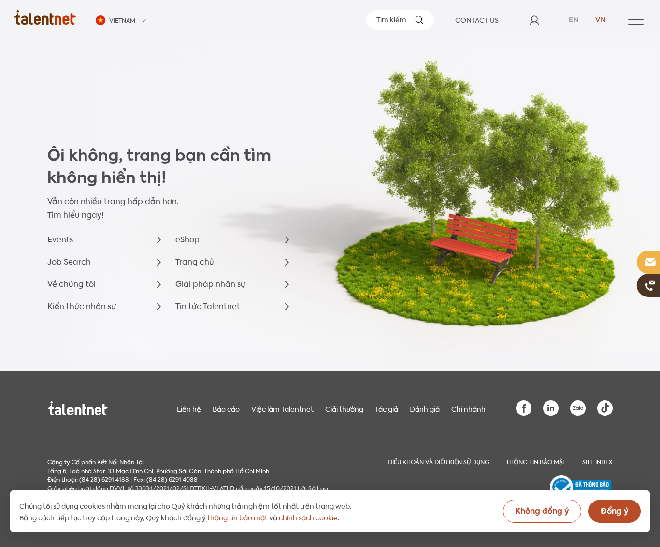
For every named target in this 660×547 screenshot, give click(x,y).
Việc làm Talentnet (282, 408)
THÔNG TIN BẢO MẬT (536, 461)
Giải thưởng (344, 408)
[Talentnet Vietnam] (45, 17)
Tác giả (386, 408)
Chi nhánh (468, 408)
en (574, 19)
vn (600, 19)
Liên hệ (189, 408)
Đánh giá (425, 408)
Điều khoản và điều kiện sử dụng (438, 461)
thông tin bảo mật (237, 517)
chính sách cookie (308, 517)
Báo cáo (226, 408)
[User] (534, 20)
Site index (597, 461)
